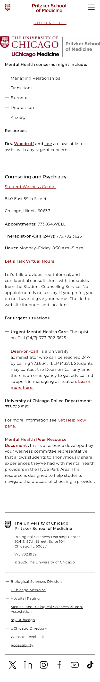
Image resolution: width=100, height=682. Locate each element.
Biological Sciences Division (36, 581)
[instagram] (43, 668)
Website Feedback (27, 636)
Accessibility (22, 645)
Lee (48, 143)
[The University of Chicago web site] (7, 7)
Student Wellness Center (30, 186)
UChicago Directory (29, 628)
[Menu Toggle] (91, 9)
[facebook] (59, 668)
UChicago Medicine (28, 590)
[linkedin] (28, 668)
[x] (12, 668)
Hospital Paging (25, 598)
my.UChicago (23, 620)
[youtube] (75, 668)
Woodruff (24, 143)
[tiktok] (90, 668)
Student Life (50, 23)
